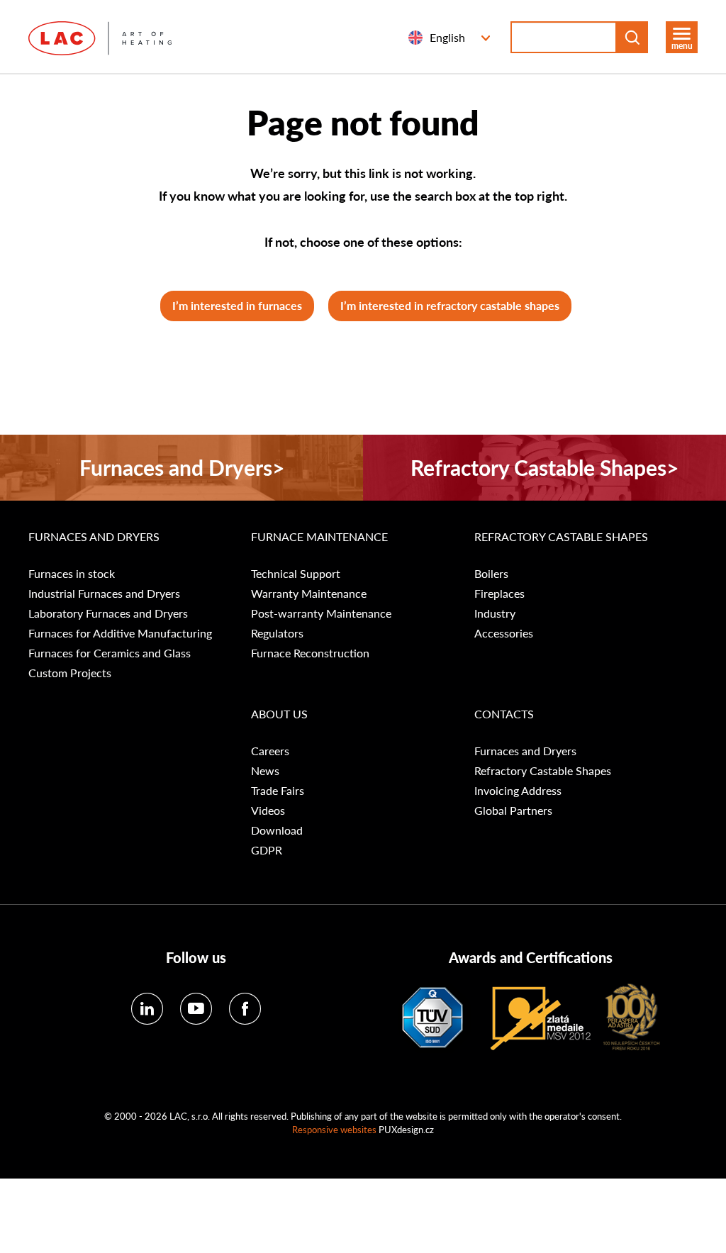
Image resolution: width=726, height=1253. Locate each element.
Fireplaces (499, 593)
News (265, 771)
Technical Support (295, 573)
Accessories (503, 633)
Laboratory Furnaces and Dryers (108, 613)
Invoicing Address (518, 790)
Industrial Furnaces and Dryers (104, 593)
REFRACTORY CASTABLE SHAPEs (561, 537)
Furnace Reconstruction (310, 653)
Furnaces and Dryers (94, 537)
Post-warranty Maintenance (321, 613)
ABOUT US (279, 714)
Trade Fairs (277, 790)
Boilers (491, 573)
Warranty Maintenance (309, 593)
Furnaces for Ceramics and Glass (109, 653)
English (447, 37)
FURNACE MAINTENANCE (319, 537)
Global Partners (513, 810)
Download (277, 830)
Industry (494, 613)
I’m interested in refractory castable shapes (449, 305)
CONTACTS (504, 714)
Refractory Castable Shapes (542, 771)
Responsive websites (334, 1129)
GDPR (266, 850)
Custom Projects (69, 673)
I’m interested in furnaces (237, 305)
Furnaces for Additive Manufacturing (120, 633)
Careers (270, 751)
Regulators (277, 633)
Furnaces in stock (71, 573)
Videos (268, 810)
